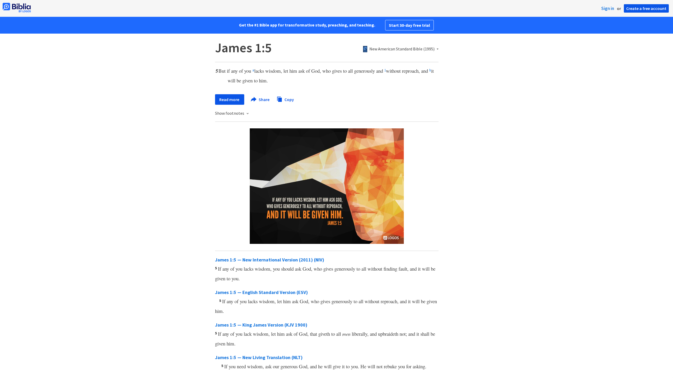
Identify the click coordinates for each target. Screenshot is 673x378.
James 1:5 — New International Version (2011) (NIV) (269, 260)
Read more (229, 99)
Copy (289, 99)
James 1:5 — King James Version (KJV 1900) (261, 325)
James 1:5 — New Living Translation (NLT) (259, 357)
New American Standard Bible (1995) (402, 49)
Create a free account (646, 8)
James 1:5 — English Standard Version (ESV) (261, 292)
